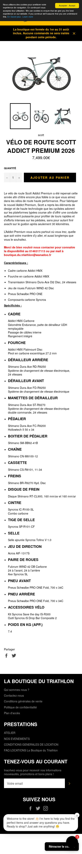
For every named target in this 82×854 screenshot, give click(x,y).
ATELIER (9, 733)
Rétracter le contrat (62, 846)
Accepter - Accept (67, 5)
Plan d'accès (12, 713)
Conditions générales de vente (23, 701)
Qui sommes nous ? (16, 690)
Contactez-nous (14, 695)
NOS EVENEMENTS (17, 739)
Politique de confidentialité (20, 707)
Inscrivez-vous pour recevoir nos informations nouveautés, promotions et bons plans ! (32, 772)
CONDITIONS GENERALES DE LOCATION (31, 744)
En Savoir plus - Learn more (20, 16)
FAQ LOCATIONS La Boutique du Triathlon (31, 750)
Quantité (10, 168)
